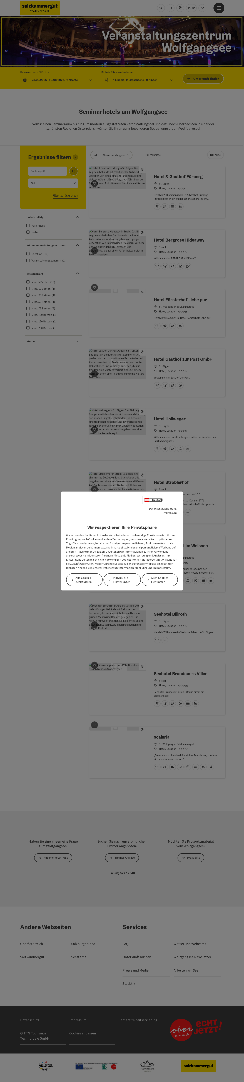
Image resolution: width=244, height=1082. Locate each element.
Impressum (170, 512)
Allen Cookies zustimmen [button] (159, 580)
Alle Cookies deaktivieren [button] (84, 580)
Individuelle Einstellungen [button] (121, 580)
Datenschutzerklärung (163, 508)
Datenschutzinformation (118, 568)
